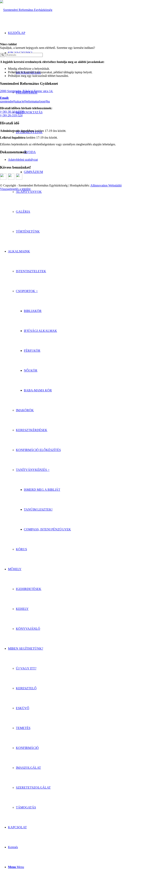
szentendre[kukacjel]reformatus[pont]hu (25, 101)
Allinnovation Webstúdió (106, 185)
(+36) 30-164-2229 (12, 111)
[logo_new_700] (26, 10)
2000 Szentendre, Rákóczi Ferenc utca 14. (26, 91)
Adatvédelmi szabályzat (23, 159)
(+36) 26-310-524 (11, 115)
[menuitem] (89, 192)
